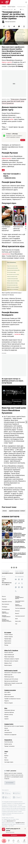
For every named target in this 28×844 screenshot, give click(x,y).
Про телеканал (5, 604)
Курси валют (7, 694)
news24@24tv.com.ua (7, 573)
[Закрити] (25, 829)
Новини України (11, 6)
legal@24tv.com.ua (20, 822)
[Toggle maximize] (24, 387)
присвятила (6, 254)
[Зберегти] (24, 26)
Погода (6, 645)
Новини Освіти (8, 724)
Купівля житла (8, 744)
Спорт (6, 751)
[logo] (7, 2)
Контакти (17, 610)
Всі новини (7, 632)
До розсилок (9, 782)
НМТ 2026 (6, 730)
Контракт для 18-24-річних (11, 679)
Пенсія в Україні (8, 703)
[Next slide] (23, 393)
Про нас (4, 596)
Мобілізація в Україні (11, 670)
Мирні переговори (9, 656)
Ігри (16, 623)
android (6, 793)
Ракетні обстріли (8, 652)
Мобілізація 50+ (8, 674)
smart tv (6, 797)
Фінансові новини (9, 696)
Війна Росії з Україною (11, 650)
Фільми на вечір (8, 714)
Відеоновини (7, 641)
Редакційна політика (7, 601)
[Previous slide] (4, 393)
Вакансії (17, 613)
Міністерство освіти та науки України (13, 726)
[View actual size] (20, 387)
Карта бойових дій (9, 654)
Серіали (6, 718)
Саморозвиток (8, 732)
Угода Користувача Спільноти (19, 602)
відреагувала (6, 158)
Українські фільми (9, 712)
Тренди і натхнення (9, 746)
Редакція (4, 599)
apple (17, 793)
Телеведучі (4, 606)
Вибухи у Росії (8, 663)
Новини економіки (10, 690)
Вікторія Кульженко (10, 21)
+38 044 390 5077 (19, 573)
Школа (6, 728)
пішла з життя (7, 62)
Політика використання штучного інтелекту (6, 620)
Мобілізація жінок (9, 676)
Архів (16, 618)
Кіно (5, 708)
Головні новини (8, 634)
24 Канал (4, 6)
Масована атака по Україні (11, 661)
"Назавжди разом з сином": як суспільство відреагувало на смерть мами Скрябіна (21, 6)
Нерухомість (8, 740)
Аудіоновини (7, 643)
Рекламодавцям (5, 609)
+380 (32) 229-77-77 (10, 821)
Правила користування (5, 613)
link (15, 579)
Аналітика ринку (8, 742)
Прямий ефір (7, 638)
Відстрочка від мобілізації (11, 681)
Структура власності (20, 616)
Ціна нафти (7, 692)
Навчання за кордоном (10, 734)
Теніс (5, 757)
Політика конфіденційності (6, 616)
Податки (6, 700)
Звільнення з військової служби (12, 672)
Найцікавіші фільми (9, 710)
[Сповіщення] (26, 2)
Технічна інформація (20, 608)
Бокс (5, 753)
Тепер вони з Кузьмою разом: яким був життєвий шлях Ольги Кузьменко (14, 101)
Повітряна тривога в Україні (11, 659)
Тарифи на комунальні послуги (12, 698)
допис (11, 119)
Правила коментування (18, 605)
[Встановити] (14, 832)
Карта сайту (18, 621)
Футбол (6, 755)
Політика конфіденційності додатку (19, 597)
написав (17, 334)
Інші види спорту (8, 762)
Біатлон (6, 760)
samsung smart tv (17, 797)
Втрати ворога (8, 665)
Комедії (6, 716)
